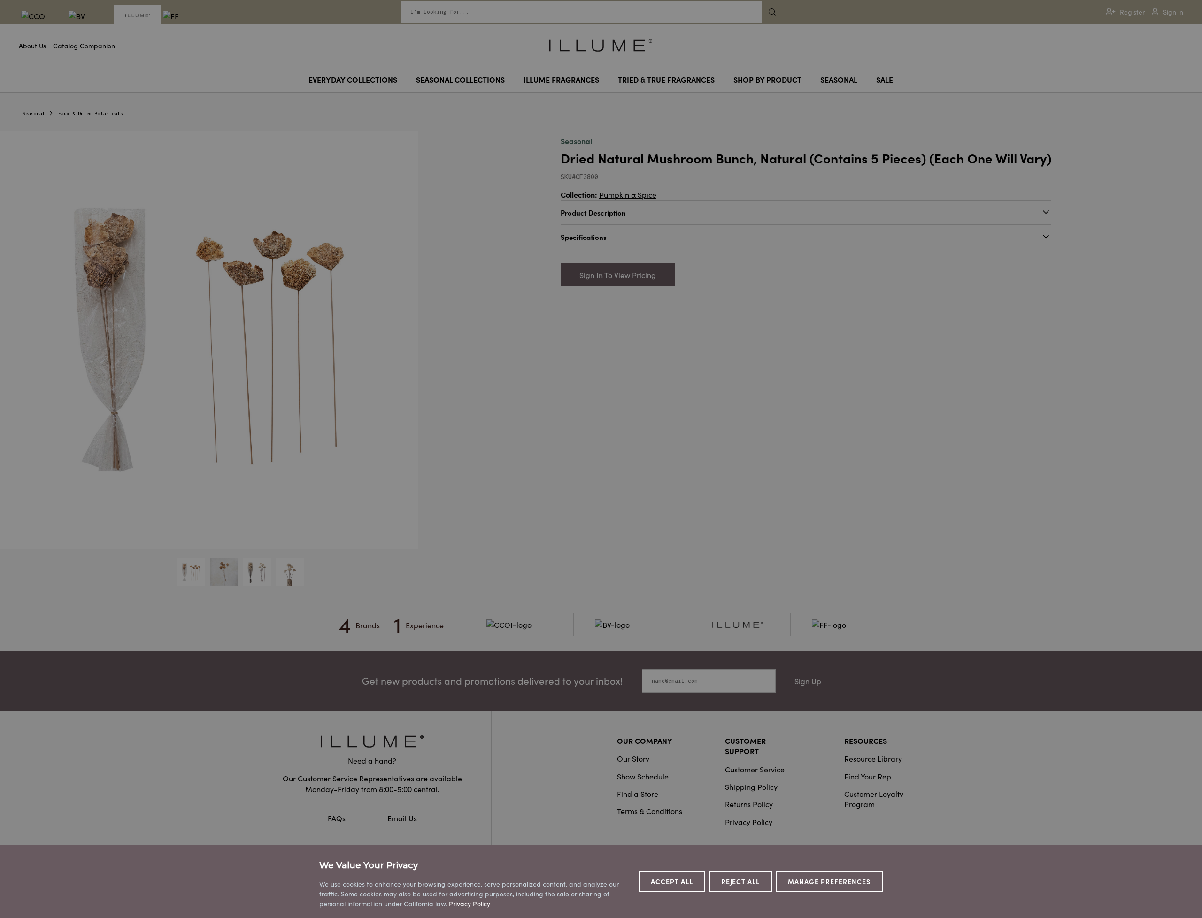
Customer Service (755, 769)
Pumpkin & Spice (627, 194)
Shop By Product (767, 79)
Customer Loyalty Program (873, 798)
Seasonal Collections (460, 79)
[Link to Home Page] (600, 44)
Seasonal (838, 79)
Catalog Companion (84, 45)
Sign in (1173, 12)
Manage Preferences (829, 881)
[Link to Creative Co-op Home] (372, 741)
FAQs (337, 818)
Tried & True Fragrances (666, 79)
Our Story (633, 758)
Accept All (672, 881)
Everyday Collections (352, 79)
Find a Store (637, 793)
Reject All (740, 881)
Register (1132, 12)
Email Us (402, 818)
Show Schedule (643, 776)
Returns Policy (749, 804)
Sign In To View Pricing (617, 275)
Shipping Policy (751, 786)
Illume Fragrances (561, 79)
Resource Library (873, 758)
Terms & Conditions (649, 811)
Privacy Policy (748, 822)
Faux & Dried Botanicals (90, 113)
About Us (32, 45)
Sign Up (807, 681)
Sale (884, 79)
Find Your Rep (867, 776)
